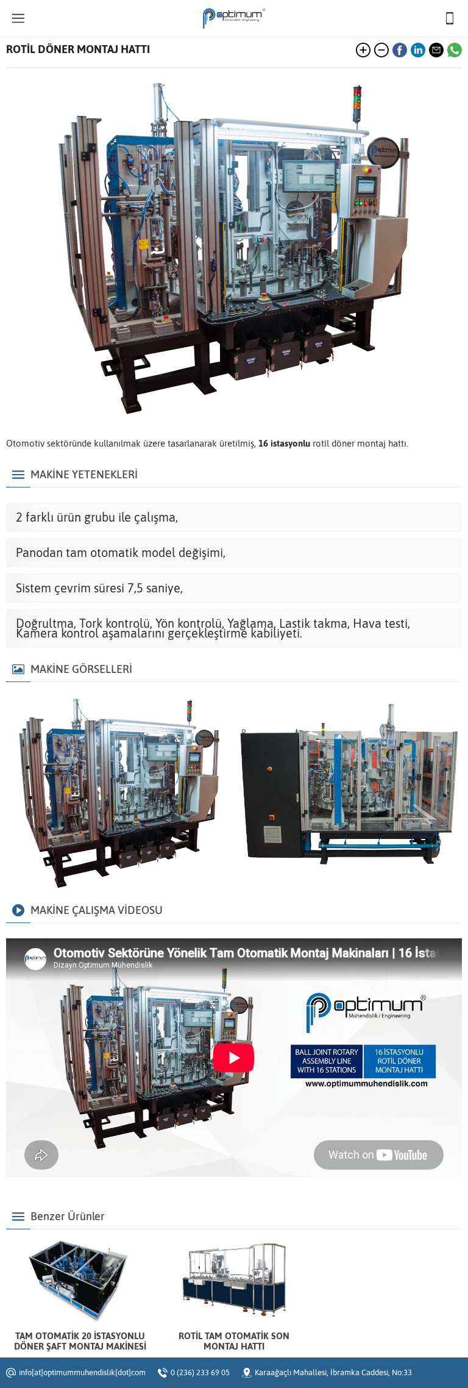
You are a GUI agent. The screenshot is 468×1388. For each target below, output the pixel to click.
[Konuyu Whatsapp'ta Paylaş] (454, 50)
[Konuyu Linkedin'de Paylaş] (418, 50)
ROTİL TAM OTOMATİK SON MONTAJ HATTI (234, 1341)
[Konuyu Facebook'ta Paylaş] (399, 50)
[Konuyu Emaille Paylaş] (436, 50)
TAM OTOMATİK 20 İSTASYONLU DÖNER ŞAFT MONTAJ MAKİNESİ (80, 1341)
